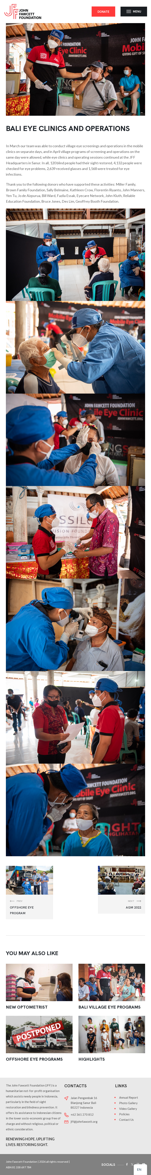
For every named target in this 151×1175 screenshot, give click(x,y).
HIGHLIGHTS (91, 1059)
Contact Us (126, 1119)
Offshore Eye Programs (34, 1059)
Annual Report (128, 1097)
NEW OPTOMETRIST (27, 1007)
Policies (124, 1114)
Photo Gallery (128, 1103)
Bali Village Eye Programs (109, 1007)
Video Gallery (128, 1108)
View (39, 982)
